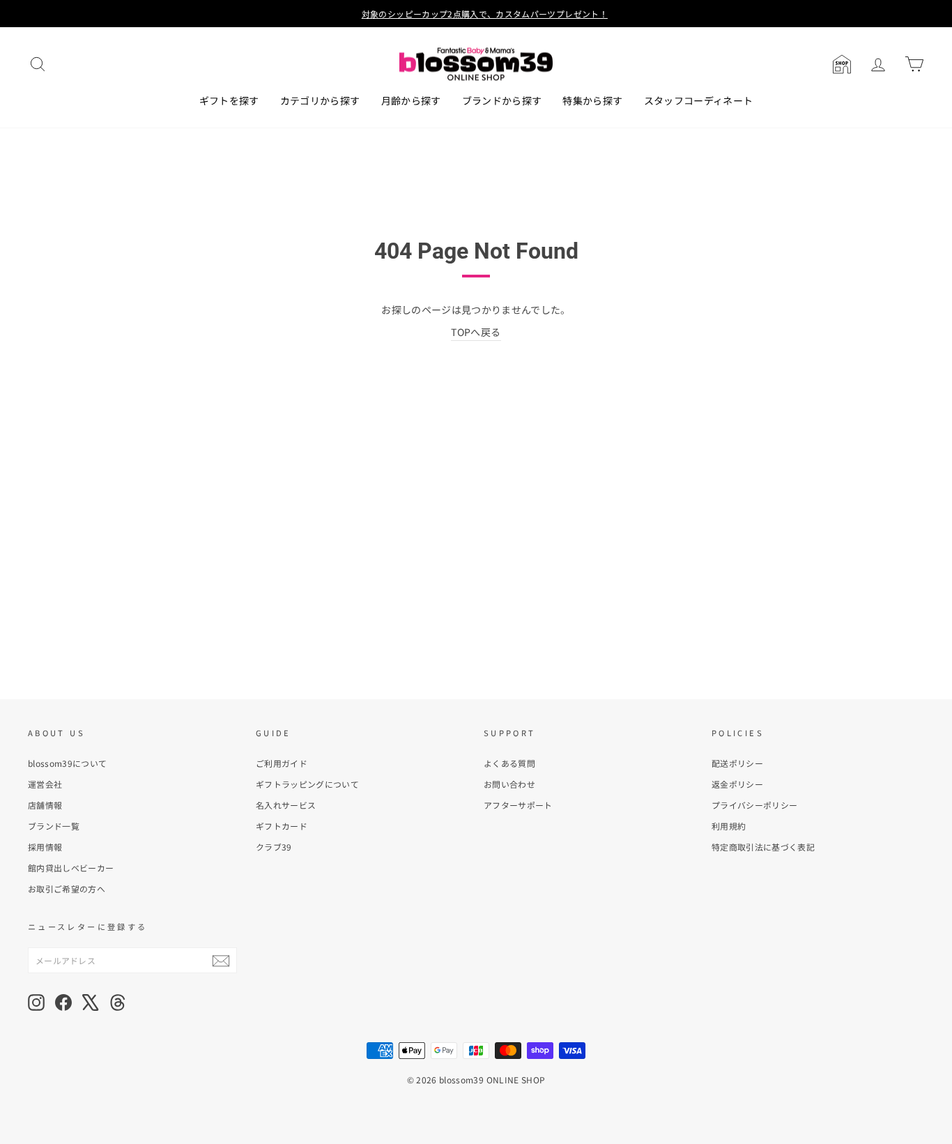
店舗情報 (45, 805)
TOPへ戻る (475, 332)
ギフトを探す (229, 100)
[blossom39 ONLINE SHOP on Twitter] (90, 1002)
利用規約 (729, 826)
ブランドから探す (502, 100)
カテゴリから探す (320, 100)
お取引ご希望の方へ (66, 888)
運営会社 (45, 784)
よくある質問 (509, 763)
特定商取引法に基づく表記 (763, 847)
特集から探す (592, 100)
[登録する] (221, 960)
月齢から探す (411, 100)
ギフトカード (281, 826)
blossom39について (67, 763)
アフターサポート (518, 805)
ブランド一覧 (53, 826)
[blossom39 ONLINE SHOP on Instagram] (36, 1002)
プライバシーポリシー (755, 805)
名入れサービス (286, 805)
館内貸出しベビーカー (71, 868)
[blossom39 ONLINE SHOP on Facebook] (63, 1002)
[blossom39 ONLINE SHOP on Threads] (117, 1002)
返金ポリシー (737, 784)
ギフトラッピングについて (307, 784)
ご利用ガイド (281, 763)
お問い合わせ (509, 784)
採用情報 (45, 847)
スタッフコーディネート (698, 100)
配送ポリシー (737, 763)
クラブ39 (274, 847)
